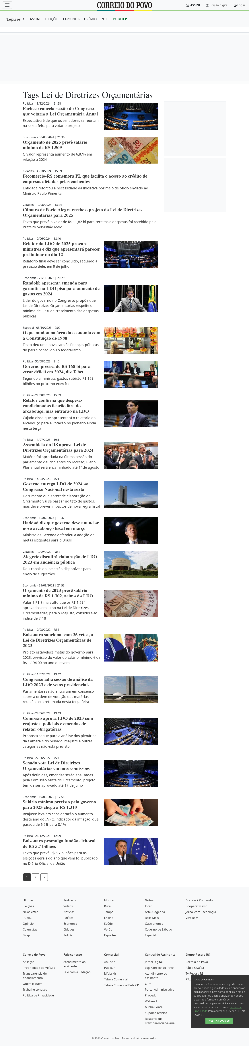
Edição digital (219, 5)
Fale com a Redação (77, 972)
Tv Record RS (194, 974)
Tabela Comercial (116, 979)
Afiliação (28, 962)
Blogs (26, 935)
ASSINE (35, 19)
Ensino (108, 918)
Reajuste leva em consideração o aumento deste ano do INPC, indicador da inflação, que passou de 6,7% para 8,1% (61, 819)
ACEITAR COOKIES (219, 1020)
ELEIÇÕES (52, 19)
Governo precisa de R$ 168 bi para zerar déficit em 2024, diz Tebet (57, 369)
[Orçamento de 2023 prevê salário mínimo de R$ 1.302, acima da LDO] (131, 603)
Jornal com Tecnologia (201, 912)
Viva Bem (192, 918)
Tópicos (13, 19)
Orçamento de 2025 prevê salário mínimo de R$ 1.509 (55, 145)
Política (68, 918)
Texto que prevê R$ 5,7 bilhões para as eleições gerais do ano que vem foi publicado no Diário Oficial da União (60, 858)
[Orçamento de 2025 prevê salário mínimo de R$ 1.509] (131, 150)
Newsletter (30, 912)
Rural (107, 906)
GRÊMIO (90, 19)
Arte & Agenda (155, 912)
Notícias (69, 912)
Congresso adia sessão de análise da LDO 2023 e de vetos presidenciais (58, 682)
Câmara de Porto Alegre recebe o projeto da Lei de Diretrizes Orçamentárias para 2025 (82, 212)
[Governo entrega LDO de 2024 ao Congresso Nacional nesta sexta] (131, 494)
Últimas (28, 900)
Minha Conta (154, 1007)
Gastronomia (154, 924)
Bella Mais (152, 918)
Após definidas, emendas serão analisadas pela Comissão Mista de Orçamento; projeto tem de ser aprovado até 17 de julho (59, 780)
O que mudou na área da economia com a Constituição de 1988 (61, 335)
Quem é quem (32, 984)
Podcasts (69, 900)
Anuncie (109, 962)
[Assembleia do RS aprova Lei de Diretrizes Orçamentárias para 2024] (131, 455)
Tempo (109, 912)
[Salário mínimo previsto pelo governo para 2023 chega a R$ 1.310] (131, 812)
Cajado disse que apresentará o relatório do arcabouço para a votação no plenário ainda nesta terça (59, 423)
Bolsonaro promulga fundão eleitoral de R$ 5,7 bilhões (59, 843)
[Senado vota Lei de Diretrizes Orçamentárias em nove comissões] (131, 773)
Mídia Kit (110, 974)
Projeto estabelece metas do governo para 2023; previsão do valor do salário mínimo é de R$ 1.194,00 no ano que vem (61, 657)
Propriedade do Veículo (39, 968)
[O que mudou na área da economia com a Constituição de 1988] (131, 340)
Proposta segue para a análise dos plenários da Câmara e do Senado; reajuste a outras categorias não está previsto (59, 741)
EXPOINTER (71, 19)
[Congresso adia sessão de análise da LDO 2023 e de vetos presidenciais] (131, 689)
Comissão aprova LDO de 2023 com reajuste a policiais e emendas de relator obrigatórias (58, 723)
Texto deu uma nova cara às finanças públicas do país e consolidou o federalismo (61, 347)
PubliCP (28, 918)
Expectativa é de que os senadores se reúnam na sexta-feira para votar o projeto (61, 123)
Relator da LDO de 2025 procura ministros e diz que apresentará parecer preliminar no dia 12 (61, 249)
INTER (105, 19)
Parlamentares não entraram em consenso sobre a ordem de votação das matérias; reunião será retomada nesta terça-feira (58, 696)
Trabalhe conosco (35, 990)
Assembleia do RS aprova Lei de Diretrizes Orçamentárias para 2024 (58, 447)
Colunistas (30, 929)
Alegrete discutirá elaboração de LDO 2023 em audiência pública (60, 559)
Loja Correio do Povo (159, 968)
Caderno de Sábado (158, 929)
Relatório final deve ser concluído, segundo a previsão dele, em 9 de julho (60, 264)
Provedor (151, 995)
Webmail (151, 1001)
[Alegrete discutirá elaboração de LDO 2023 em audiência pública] (131, 564)
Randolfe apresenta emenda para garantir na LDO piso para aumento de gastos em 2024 (61, 288)
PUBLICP (120, 19)
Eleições (28, 906)
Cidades (68, 929)
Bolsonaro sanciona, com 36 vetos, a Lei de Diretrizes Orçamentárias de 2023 (58, 640)
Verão (108, 929)
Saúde (108, 924)
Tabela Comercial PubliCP (121, 985)
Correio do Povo (197, 962)
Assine (195, 5)
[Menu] (7, 5)
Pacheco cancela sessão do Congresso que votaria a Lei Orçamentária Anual (60, 111)
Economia (70, 924)
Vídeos (68, 906)
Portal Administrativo (159, 990)
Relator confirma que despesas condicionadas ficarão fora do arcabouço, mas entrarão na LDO (56, 405)
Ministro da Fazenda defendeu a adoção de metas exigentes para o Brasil (58, 537)
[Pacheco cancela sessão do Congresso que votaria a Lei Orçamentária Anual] (131, 116)
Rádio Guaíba (195, 968)
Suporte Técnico (156, 1013)
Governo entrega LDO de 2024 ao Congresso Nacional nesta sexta (55, 486)
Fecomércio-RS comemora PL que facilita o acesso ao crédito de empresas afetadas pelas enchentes (85, 178)
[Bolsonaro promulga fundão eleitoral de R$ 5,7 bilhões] (131, 851)
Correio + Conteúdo (199, 900)
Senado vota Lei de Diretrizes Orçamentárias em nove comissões (56, 765)
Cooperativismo (196, 906)
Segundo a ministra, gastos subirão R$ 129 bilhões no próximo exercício (58, 381)
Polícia (67, 935)
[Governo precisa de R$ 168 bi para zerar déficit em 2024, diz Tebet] (131, 374)
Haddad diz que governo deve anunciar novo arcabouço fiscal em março (61, 525)
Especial (150, 935)
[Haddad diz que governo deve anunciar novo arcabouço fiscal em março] (131, 530)
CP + (148, 984)
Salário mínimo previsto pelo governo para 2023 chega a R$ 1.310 (59, 804)
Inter (148, 906)
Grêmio (150, 900)
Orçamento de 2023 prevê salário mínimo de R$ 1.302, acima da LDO (58, 593)
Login (241, 5)
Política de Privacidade (38, 995)
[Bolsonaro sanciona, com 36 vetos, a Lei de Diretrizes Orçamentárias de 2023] (131, 648)
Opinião (28, 924)
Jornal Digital (154, 962)
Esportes (110, 935)
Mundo (109, 900)
